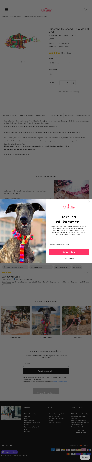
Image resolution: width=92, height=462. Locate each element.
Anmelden (69, 251)
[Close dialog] (89, 201)
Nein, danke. (69, 258)
